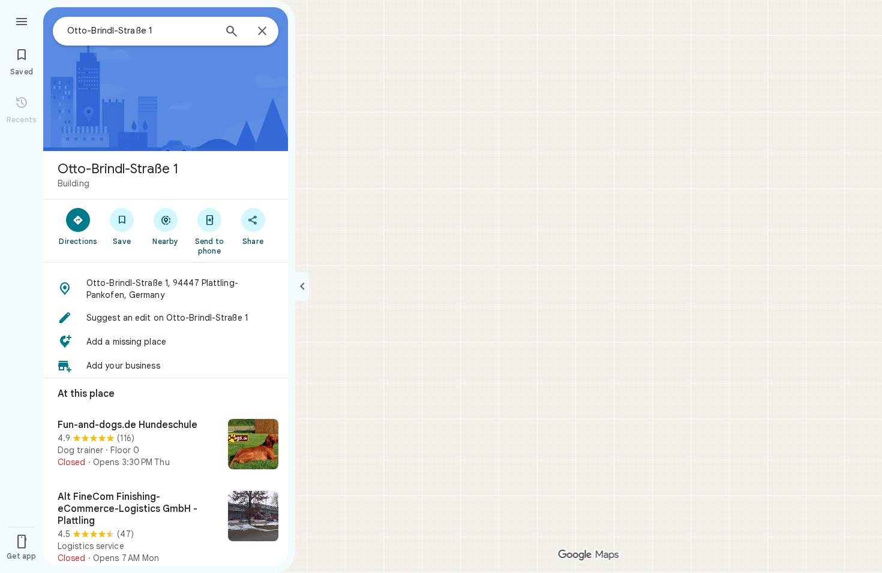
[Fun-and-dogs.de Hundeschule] (165, 445)
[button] (165, 289)
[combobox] (141, 30)
